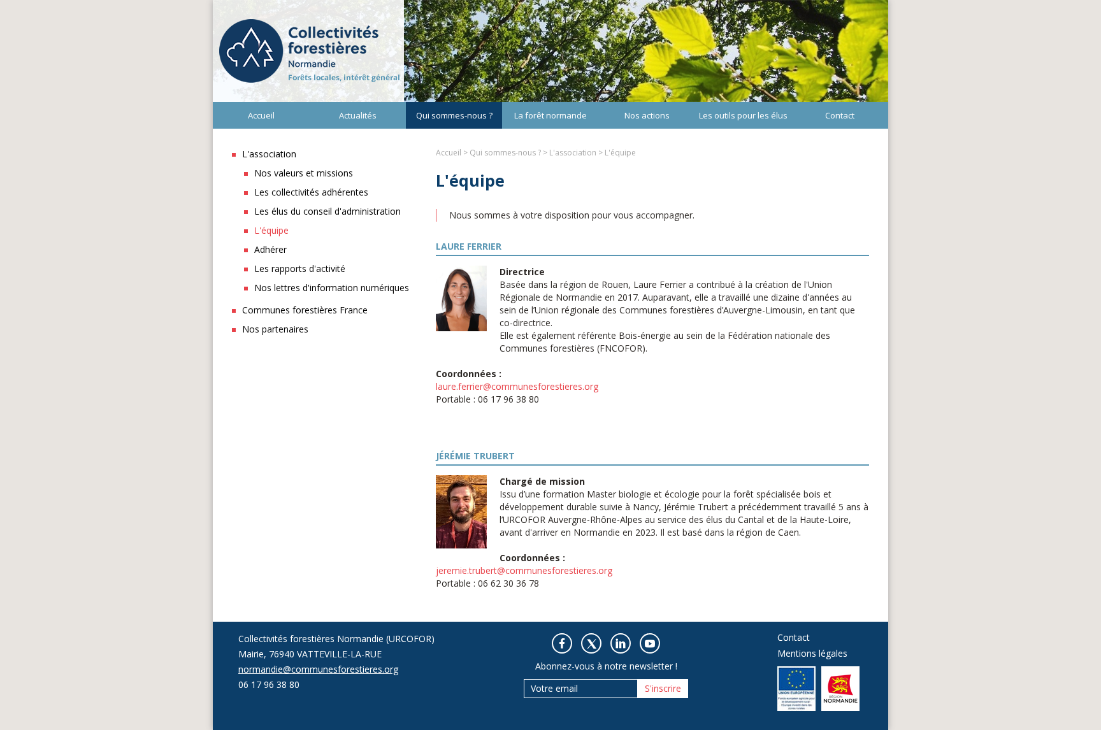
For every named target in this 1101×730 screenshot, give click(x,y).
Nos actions (647, 115)
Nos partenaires (275, 329)
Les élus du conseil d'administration (327, 211)
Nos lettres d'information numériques (331, 288)
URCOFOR (308, 51)
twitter (591, 643)
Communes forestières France (305, 310)
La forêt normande (550, 115)
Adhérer (270, 249)
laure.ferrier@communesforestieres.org (517, 386)
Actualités (358, 115)
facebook (562, 643)
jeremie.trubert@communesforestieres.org (524, 570)
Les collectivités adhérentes (311, 192)
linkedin (620, 643)
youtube (650, 643)
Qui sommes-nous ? (454, 115)
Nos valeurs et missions (303, 173)
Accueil (261, 115)
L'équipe (271, 230)
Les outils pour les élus (743, 115)
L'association (269, 154)
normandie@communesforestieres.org (318, 669)
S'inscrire (663, 688)
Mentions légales (812, 653)
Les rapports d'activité (299, 268)
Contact (839, 115)
